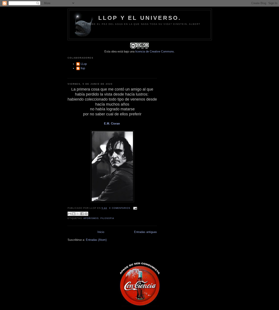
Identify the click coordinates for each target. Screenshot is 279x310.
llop (83, 68)
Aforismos (91, 218)
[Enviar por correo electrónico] (69, 214)
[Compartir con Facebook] (82, 214)
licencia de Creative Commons (154, 51)
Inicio (100, 232)
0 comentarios (119, 208)
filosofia (107, 218)
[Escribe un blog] (73, 214)
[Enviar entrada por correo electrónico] (134, 208)
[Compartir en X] (78, 214)
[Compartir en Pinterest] (86, 214)
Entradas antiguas (145, 232)
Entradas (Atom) (96, 239)
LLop (84, 64)
